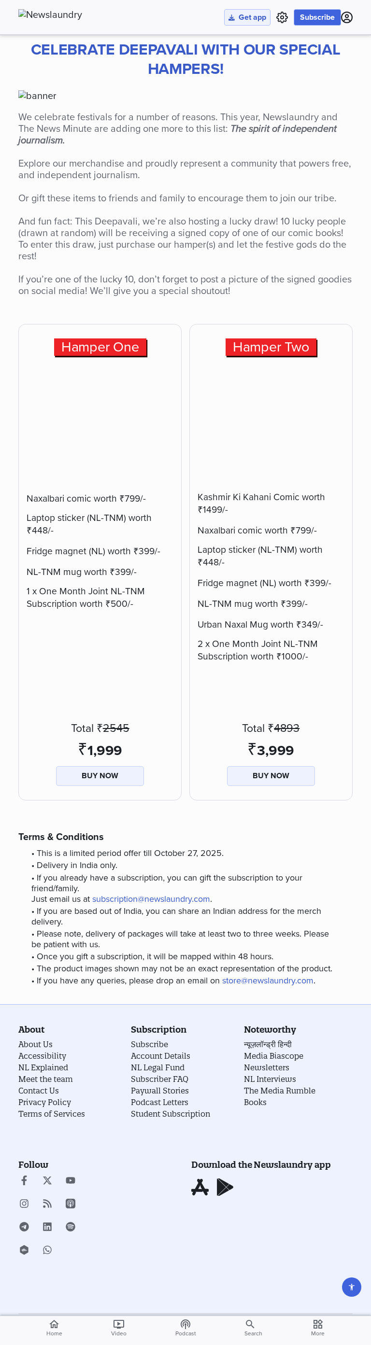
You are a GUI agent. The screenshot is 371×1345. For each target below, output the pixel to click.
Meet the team (45, 1079)
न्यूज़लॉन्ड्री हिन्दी (268, 1044)
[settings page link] (282, 17)
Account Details (160, 1056)
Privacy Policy (44, 1102)
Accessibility (42, 1056)
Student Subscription (170, 1114)
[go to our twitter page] (47, 1181)
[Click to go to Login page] (347, 17)
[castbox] (24, 1251)
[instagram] (24, 1204)
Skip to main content (66, 65)
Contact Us (38, 1090)
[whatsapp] (47, 1251)
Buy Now (100, 776)
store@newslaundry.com (268, 980)
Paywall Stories (160, 1090)
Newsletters (266, 1067)
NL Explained (43, 1067)
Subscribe (317, 17)
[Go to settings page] (351, 1287)
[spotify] (70, 1227)
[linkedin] (47, 1227)
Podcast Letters (159, 1102)
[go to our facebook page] (24, 1181)
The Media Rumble (279, 1090)
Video (119, 1327)
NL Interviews (270, 1079)
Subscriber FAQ (159, 1079)
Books (255, 1102)
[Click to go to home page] (71, 15)
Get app (252, 17)
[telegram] (24, 1227)
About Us (35, 1044)
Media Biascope (273, 1056)
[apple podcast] (70, 1204)
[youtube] (70, 1181)
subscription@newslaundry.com (151, 899)
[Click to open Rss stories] (47, 1204)
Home (54, 1327)
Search (253, 1333)
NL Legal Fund (158, 1067)
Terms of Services (51, 1114)
